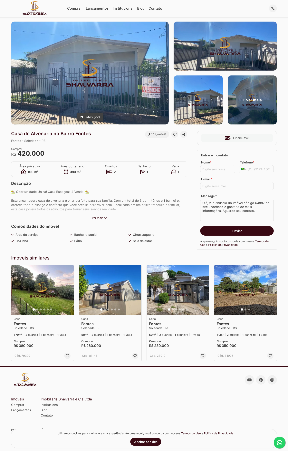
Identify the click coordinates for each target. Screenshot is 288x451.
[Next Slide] (69, 290)
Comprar (74, 8)
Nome (206, 162)
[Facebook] (260, 380)
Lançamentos (97, 8)
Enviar (237, 231)
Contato (155, 8)
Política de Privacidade (223, 244)
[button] (42, 290)
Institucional (123, 8)
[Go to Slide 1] (34, 309)
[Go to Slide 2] (37, 309)
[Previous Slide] (15, 290)
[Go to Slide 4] (44, 309)
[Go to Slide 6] (51, 309)
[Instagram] (272, 380)
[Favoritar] (174, 134)
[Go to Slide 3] (41, 309)
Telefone (247, 162)
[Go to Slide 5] (48, 309)
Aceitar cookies (146, 442)
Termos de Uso (191, 433)
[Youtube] (249, 380)
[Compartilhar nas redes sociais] (183, 134)
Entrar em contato (214, 155)
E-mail (206, 179)
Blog (141, 8)
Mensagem (209, 196)
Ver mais (97, 218)
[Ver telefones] (273, 8)
